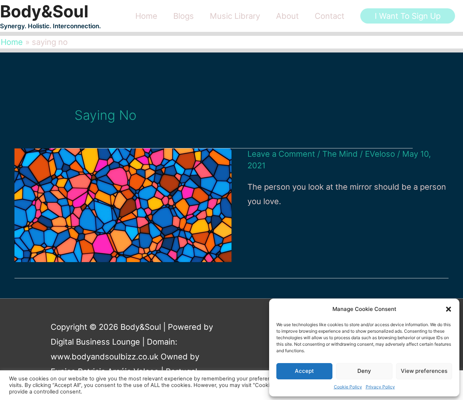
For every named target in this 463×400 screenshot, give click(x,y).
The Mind (340, 154)
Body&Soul (44, 11)
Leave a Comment (281, 154)
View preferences (424, 370)
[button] (448, 309)
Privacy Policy (380, 387)
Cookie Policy (348, 387)
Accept (304, 370)
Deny (364, 370)
